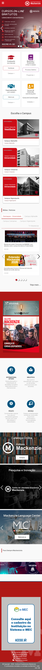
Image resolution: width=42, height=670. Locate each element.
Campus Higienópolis (27, 221)
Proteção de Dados (21, 654)
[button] (18, 46)
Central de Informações (21, 652)
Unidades (30, 102)
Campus (10, 73)
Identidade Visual (21, 656)
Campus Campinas (10, 221)
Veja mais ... (35, 285)
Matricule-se (22, 537)
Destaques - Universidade (12, 216)
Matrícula (11, 97)
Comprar (22, 457)
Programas (30, 75)
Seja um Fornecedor (21, 660)
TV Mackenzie (33, 226)
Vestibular (11, 68)
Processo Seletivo (30, 70)
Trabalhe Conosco (21, 658)
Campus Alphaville (31, 216)
